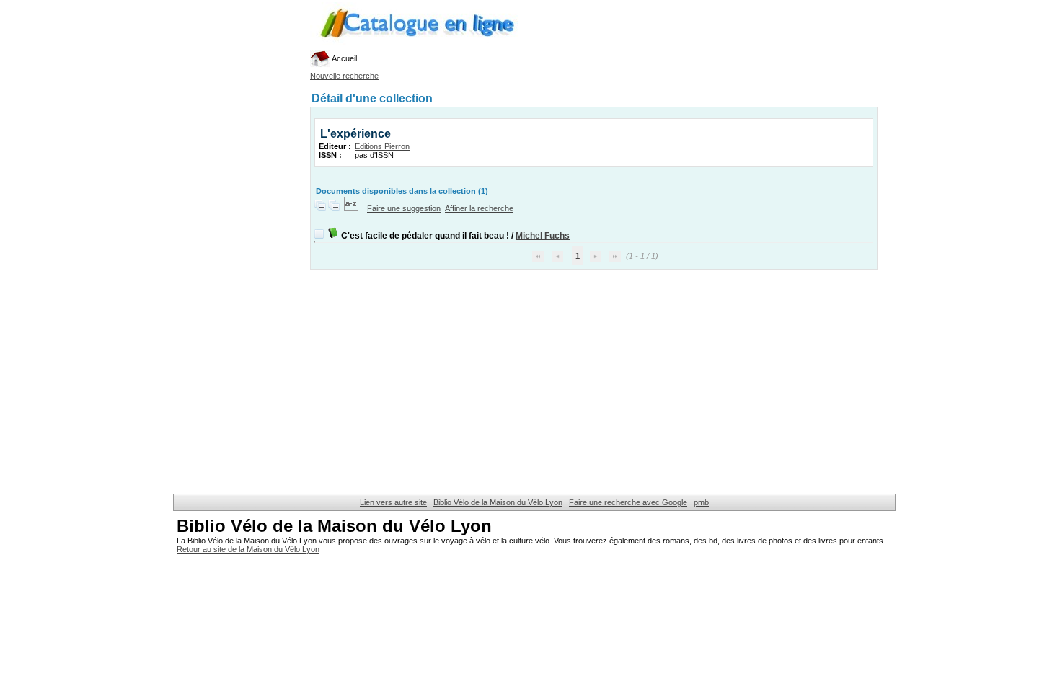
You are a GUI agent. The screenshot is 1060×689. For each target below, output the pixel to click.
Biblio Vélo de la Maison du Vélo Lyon (497, 502)
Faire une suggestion (404, 208)
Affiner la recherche (479, 208)
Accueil (343, 58)
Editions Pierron (382, 146)
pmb (701, 502)
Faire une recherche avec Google (628, 502)
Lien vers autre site (393, 502)
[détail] (319, 234)
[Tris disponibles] (352, 208)
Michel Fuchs (543, 236)
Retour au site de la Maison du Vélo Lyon (248, 549)
